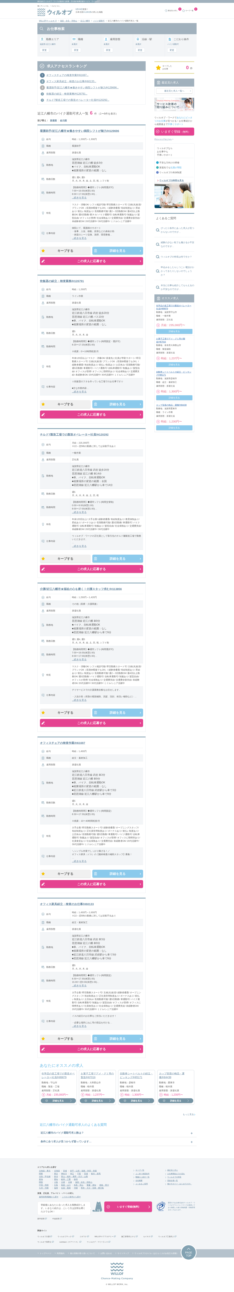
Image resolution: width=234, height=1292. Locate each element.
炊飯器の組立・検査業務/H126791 (62, 281)
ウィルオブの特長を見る (171, 180)
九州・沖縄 (44, 1188)
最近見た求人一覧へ (174, 91)
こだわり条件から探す (71, 1197)
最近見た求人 (172, 1170)
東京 (56, 1174)
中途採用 (55, 1219)
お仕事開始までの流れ (176, 1174)
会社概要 (138, 1180)
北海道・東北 (44, 1171)
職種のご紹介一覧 (142, 1177)
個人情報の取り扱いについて (82, 1253)
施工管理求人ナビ (128, 1236)
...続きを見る (79, 197)
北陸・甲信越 (44, 1176)
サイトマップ (123, 1253)
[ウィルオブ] (54, 12)
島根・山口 (66, 1185)
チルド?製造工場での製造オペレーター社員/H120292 (74, 434)
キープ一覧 (139, 1170)
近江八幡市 (85, 21)
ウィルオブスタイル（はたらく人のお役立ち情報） (156, 1253)
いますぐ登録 (176, 131)
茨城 (86, 1174)
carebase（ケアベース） (69, 1242)
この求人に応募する (91, 261)
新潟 (56, 1176)
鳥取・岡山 (78, 1185)
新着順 (53, 120)
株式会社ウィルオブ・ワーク (47, 1)
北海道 (57, 1171)
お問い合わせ (106, 1253)
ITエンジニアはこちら (163, 139)
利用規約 (60, 1253)
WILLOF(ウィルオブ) (48, 21)
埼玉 (72, 1174)
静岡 (76, 1179)
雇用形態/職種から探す (49, 1197)
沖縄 (76, 1188)
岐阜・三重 (66, 1179)
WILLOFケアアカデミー (104, 1236)
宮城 (65, 1171)
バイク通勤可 (99, 21)
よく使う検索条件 (142, 1174)
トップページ (45, 1253)
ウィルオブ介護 (43, 1236)
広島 (56, 1185)
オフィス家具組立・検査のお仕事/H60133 (67, 904)
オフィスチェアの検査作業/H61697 (62, 743)
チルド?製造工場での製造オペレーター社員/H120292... (77, 100)
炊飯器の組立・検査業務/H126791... (66, 93)
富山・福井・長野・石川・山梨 (74, 1176)
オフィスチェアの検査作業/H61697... (67, 75)
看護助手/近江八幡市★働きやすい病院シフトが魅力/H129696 (79, 130)
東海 (41, 1179)
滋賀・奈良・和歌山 (68, 21)
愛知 (56, 1179)
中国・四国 (44, 1185)
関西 (41, 1182)
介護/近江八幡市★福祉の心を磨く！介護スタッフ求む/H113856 (81, 589)
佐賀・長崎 (66, 1188)
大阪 (56, 1182)
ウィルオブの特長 (174, 1177)
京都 (63, 1182)
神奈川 (64, 1174)
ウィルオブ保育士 (44, 1242)
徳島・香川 (104, 1185)
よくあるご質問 (141, 1184)
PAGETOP (188, 1254)
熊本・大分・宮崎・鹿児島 (92, 1188)
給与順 (63, 120)
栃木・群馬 (96, 1174)
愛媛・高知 (91, 1185)
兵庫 (70, 1182)
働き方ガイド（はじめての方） (179, 1184)
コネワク (83, 1236)
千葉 (79, 1174)
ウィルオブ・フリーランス (97, 1242)
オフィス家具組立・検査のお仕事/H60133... (71, 81)
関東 (41, 1174)
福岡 (56, 1188)
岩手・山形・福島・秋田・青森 (83, 1171)
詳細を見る (118, 250)
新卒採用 (40, 1219)
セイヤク (146, 1236)
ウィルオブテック (65, 1236)
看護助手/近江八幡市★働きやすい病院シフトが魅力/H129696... (82, 87)
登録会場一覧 (172, 1180)
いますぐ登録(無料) (128, 1206)
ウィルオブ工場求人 (166, 1236)
